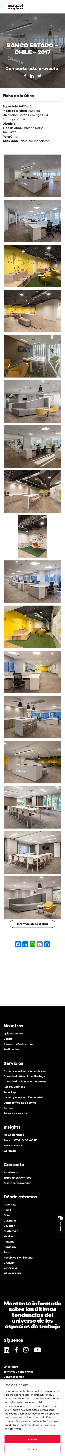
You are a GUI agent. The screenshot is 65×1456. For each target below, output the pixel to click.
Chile (7, 1215)
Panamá (9, 1241)
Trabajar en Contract (17, 1177)
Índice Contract (14, 1135)
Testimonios (11, 1049)
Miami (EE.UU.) (13, 1273)
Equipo (8, 1039)
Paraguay (10, 1247)
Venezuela (10, 1268)
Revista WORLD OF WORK (20, 1140)
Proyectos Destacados (18, 1044)
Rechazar (32, 1448)
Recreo (8, 1108)
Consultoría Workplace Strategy (24, 1076)
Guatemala (11, 1231)
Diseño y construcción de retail (23, 1097)
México (8, 1236)
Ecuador (9, 1226)
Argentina (10, 1204)
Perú (6, 1252)
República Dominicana (18, 1257)
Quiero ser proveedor (17, 1183)
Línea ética (11, 1366)
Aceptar (32, 1439)
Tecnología (10, 1092)
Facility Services (14, 1087)
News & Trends (13, 1145)
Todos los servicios (15, 1113)
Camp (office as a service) (20, 1103)
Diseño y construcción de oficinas (25, 1071)
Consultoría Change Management (25, 1081)
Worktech (10, 1151)
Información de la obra (32, 924)
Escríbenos (11, 1172)
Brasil (7, 1210)
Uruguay (9, 1263)
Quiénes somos (13, 1033)
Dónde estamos (14, 1376)
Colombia (10, 1220)
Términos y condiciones (18, 1371)
